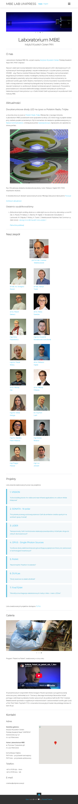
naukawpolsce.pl (44, 123)
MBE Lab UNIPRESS (21, 4)
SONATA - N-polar (21, 509)
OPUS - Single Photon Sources (28, 542)
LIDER (15, 525)
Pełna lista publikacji (17, 225)
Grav (27, 799)
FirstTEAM (17, 587)
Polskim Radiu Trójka (33, 115)
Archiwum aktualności (13, 201)
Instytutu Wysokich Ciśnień (49, 60)
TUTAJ (38, 606)
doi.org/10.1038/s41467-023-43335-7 (32, 220)
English (46, 4)
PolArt (15, 559)
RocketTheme (47, 799)
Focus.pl (68, 196)
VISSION (16, 492)
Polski (40, 4)
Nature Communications (14, 123)
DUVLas (16, 573)
